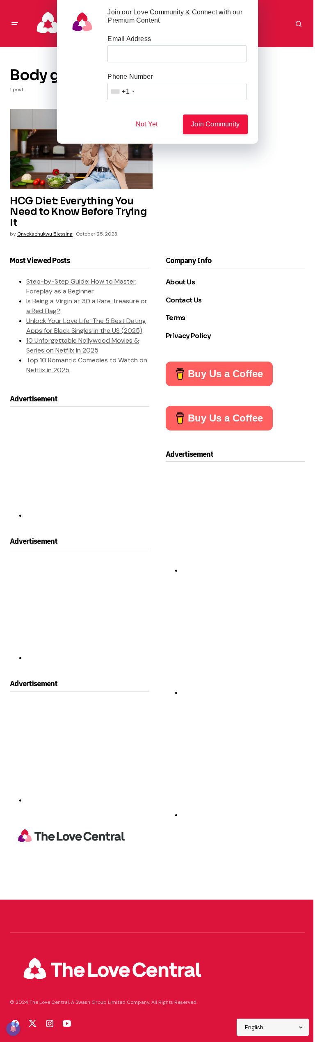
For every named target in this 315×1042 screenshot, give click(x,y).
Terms (175, 318)
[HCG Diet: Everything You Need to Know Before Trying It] (81, 149)
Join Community (215, 124)
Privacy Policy (188, 336)
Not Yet (147, 124)
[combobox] (122, 91)
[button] (15, 24)
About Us (180, 282)
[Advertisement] (87, 466)
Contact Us (184, 300)
